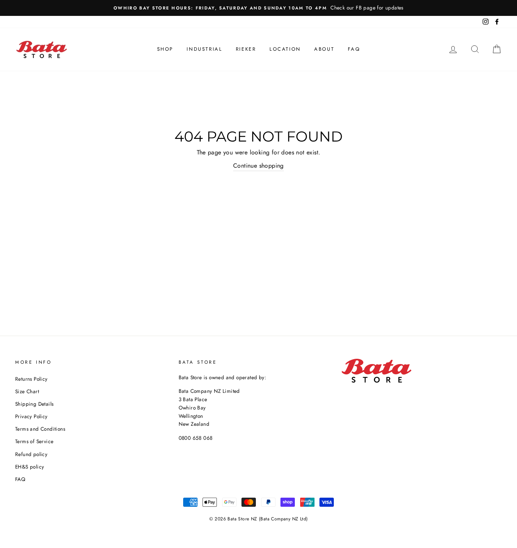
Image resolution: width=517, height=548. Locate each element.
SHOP (165, 49)
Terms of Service (34, 441)
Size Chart (27, 391)
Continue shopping (258, 165)
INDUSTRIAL (204, 49)
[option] (258, 8)
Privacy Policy (31, 416)
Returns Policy (31, 379)
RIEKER (246, 49)
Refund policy (31, 454)
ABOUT (324, 49)
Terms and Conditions (40, 429)
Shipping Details (34, 404)
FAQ (354, 49)
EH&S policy (29, 466)
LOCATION (285, 49)
